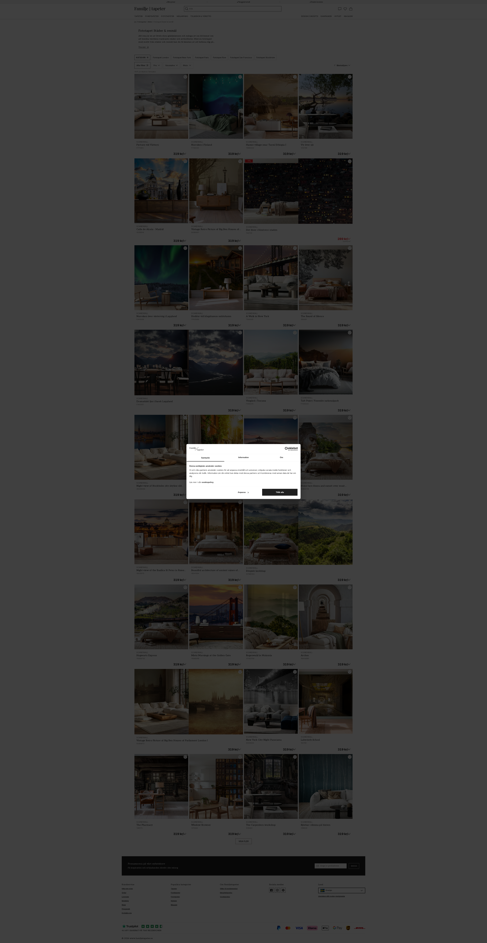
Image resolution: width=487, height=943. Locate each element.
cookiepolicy (208, 482)
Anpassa (242, 492)
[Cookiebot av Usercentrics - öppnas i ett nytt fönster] (287, 449)
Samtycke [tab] (205, 458)
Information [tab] (243, 457)
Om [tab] (281, 457)
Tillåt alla (280, 492)
